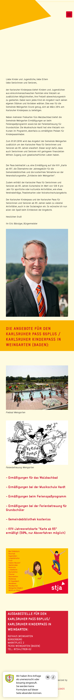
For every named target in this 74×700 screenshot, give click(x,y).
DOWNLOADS (58, 688)
